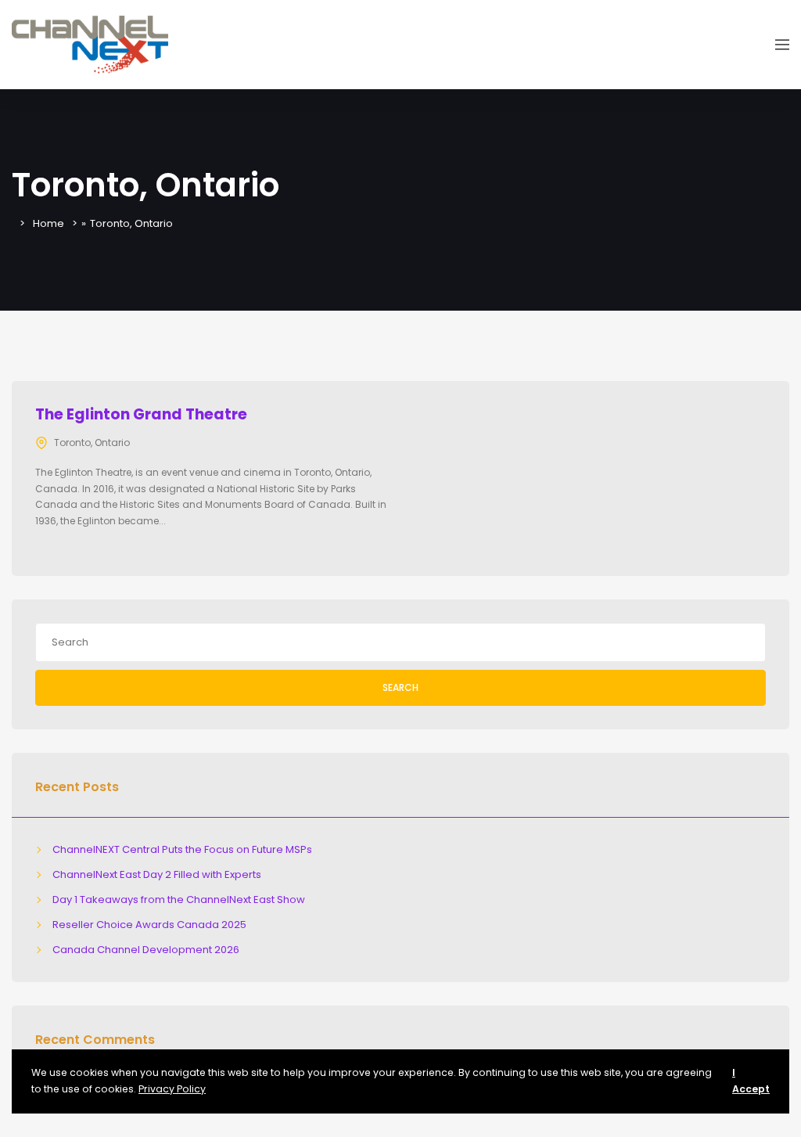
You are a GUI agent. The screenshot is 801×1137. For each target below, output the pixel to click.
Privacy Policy (172, 1089)
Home (48, 223)
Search (400, 687)
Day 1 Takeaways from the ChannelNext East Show (178, 899)
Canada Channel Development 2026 (145, 949)
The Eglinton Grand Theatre (141, 414)
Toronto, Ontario (92, 442)
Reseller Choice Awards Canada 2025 (149, 924)
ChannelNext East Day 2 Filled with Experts (156, 874)
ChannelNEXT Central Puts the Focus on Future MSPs (182, 849)
